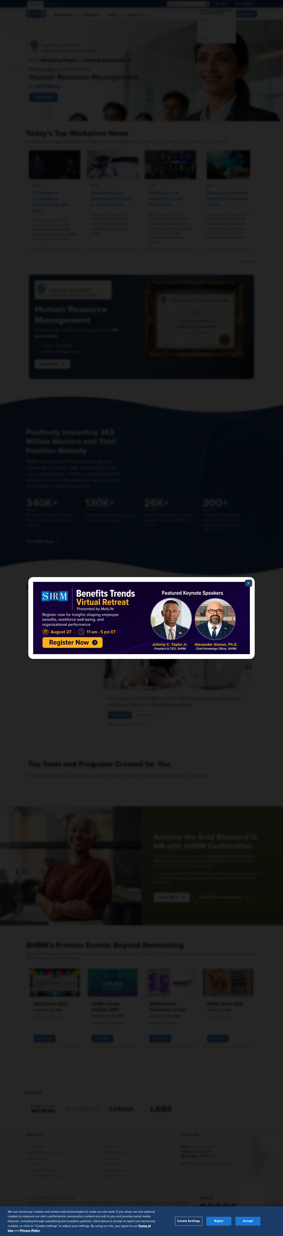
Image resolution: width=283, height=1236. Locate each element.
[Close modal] (248, 583)
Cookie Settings (188, 1221)
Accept (248, 1221)
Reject (218, 1221)
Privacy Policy (30, 1230)
